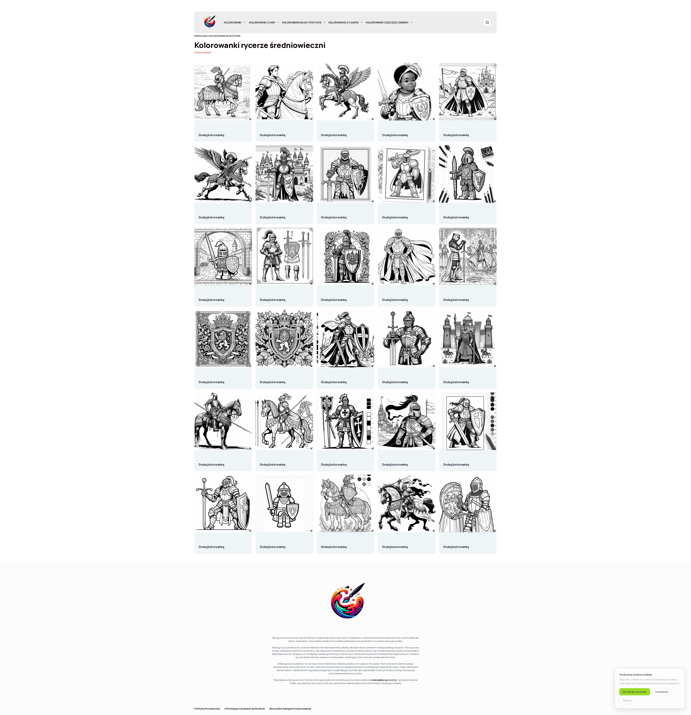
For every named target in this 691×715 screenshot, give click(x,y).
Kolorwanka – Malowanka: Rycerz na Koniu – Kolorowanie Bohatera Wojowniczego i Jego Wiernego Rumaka (211, 462)
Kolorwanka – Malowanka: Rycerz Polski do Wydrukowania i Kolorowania (334, 298)
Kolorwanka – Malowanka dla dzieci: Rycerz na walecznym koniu (334, 545)
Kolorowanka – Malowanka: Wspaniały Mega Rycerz (395, 215)
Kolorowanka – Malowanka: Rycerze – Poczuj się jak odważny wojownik (395, 133)
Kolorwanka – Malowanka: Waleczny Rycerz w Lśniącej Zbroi (395, 380)
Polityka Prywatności (207, 708)
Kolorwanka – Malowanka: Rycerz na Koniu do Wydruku (272, 462)
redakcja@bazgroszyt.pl (384, 680)
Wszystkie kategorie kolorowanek (290, 708)
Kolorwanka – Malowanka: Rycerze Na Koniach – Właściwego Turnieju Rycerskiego (395, 545)
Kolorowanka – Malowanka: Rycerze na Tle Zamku (456, 133)
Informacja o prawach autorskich (245, 708)
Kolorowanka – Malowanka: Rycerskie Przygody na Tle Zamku (272, 215)
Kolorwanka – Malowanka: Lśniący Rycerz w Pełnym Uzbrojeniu (272, 298)
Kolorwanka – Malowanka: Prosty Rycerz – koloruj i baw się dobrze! (395, 298)
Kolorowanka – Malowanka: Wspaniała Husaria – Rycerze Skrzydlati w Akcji (211, 215)
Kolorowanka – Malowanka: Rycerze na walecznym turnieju (272, 133)
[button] (487, 22)
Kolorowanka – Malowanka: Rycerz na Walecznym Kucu (211, 133)
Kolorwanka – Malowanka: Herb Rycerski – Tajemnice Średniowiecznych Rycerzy (211, 380)
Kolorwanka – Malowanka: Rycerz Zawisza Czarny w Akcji (334, 380)
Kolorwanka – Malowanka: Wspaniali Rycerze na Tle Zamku (456, 380)
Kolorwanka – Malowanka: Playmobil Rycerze (272, 545)
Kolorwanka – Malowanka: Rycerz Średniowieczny (456, 545)
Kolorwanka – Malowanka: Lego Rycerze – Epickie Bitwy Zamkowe (211, 298)
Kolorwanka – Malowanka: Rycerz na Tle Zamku (395, 462)
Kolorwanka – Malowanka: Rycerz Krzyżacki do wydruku (334, 462)
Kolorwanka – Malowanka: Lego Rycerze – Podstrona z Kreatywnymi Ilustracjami (456, 215)
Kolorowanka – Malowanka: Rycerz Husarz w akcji (334, 133)
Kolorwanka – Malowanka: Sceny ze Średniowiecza (456, 298)
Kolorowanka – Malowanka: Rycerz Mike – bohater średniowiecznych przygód (334, 215)
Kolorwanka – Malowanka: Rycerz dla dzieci (456, 462)
